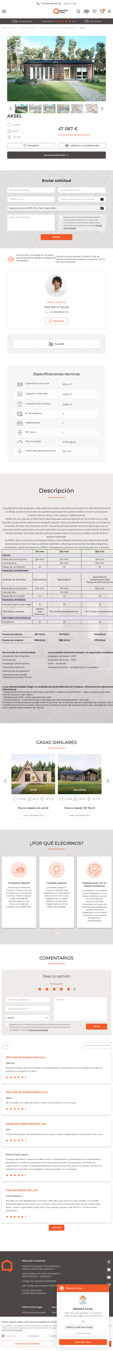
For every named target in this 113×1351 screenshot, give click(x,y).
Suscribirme (57, 705)
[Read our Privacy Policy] (92, 697)
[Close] (94, 641)
